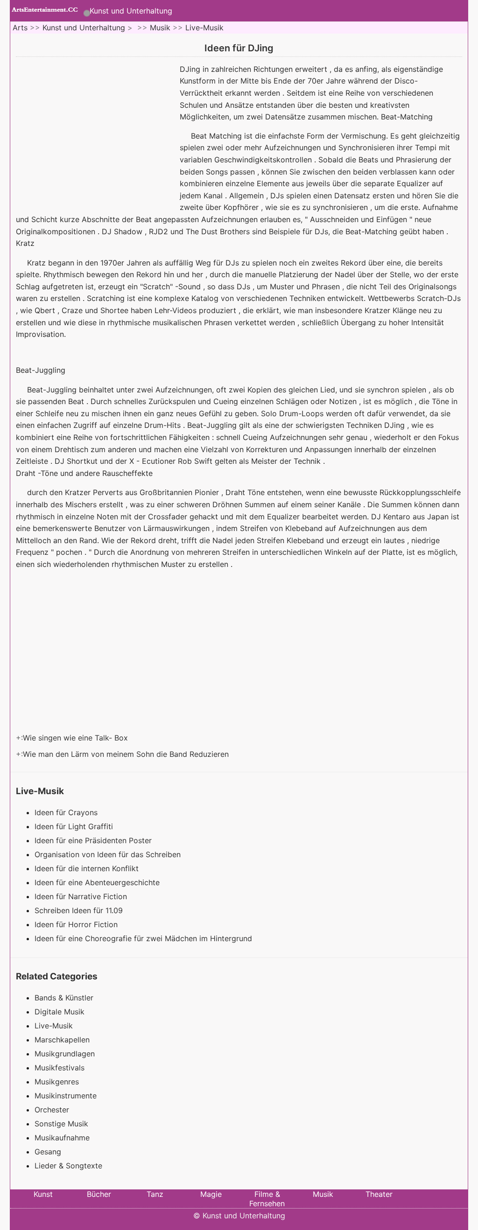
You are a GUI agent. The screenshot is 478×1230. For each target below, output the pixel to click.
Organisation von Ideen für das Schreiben (109, 854)
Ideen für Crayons (67, 812)
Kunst (43, 1194)
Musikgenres (57, 1081)
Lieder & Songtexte (68, 1165)
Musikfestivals (59, 1067)
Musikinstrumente (66, 1095)
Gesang (48, 1151)
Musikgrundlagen (65, 1053)
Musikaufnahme (62, 1137)
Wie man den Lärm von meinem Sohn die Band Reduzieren (127, 754)
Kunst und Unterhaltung (131, 10)
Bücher (99, 1194)
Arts (20, 27)
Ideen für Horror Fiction (77, 924)
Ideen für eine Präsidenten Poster (94, 840)
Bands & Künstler (64, 997)
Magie (211, 1194)
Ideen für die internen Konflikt (88, 868)
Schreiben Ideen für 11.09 (80, 910)
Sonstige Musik (61, 1123)
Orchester (52, 1109)
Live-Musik (204, 27)
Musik (160, 27)
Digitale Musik (59, 1011)
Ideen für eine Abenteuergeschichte (98, 882)
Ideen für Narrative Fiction (82, 896)
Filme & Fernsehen (267, 1198)
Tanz (155, 1194)
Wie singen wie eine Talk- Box (76, 737)
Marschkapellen (62, 1039)
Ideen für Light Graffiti (75, 826)
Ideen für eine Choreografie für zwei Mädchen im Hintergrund (144, 938)
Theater (379, 1194)
